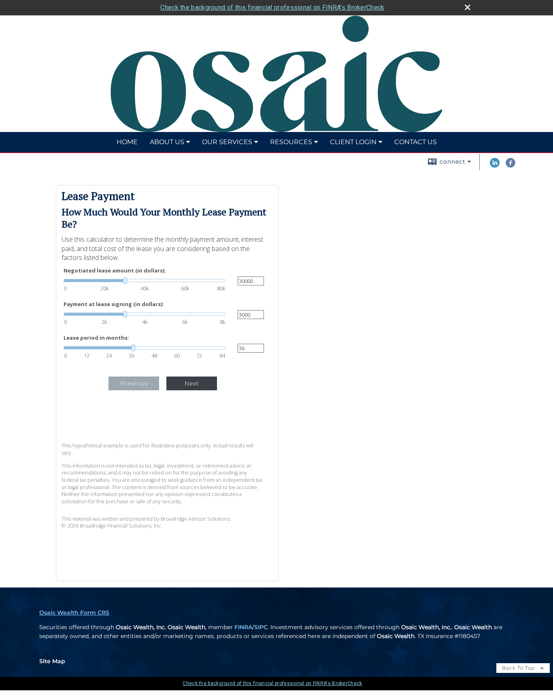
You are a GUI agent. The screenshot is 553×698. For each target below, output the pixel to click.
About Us (167, 142)
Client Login (353, 142)
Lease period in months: (96, 337)
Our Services (227, 142)
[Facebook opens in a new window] (510, 165)
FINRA (243, 627)
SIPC (261, 627)
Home (127, 142)
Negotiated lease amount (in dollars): (115, 270)
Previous (134, 383)
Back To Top (519, 668)
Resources (291, 142)
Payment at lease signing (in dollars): (114, 304)
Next (192, 383)
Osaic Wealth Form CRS (74, 612)
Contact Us (415, 142)
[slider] (144, 280)
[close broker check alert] (467, 7)
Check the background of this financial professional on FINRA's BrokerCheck (272, 7)
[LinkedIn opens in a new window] (495, 165)
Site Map (52, 661)
